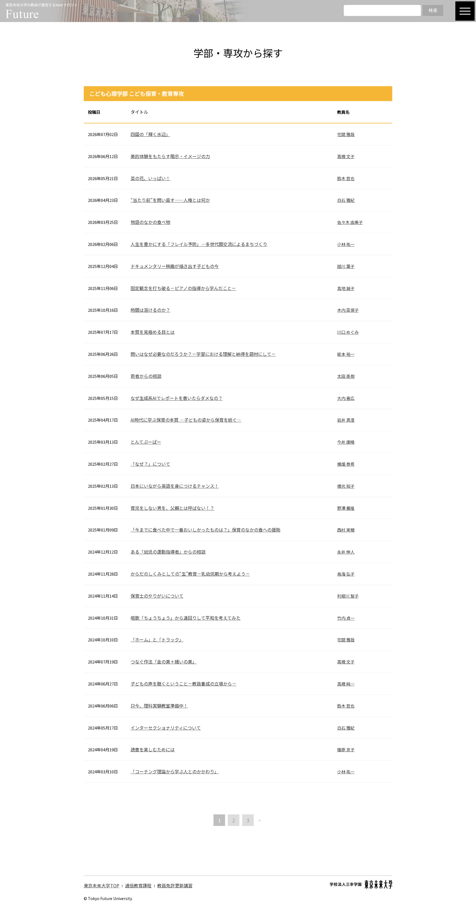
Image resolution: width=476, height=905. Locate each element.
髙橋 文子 (346, 156)
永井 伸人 (346, 552)
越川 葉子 (346, 266)
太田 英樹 (346, 376)
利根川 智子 (348, 596)
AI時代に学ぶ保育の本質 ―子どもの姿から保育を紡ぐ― (186, 419)
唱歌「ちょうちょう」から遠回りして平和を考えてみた (185, 617)
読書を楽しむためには (153, 749)
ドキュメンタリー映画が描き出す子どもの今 (175, 266)
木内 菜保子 (348, 310)
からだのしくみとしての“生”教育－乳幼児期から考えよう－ (190, 573)
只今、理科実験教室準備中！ (159, 705)
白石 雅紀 (346, 200)
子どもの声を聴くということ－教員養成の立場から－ (183, 683)
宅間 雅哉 (346, 134)
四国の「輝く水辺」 (150, 134)
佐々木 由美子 (350, 222)
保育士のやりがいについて (157, 595)
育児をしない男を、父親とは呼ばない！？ (172, 508)
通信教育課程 (138, 885)
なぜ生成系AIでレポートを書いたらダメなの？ (177, 398)
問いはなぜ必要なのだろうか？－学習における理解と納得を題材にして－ (203, 354)
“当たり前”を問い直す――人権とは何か (170, 200)
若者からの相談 (146, 376)
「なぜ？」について (150, 463)
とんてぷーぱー (146, 441)
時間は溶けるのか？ (150, 310)
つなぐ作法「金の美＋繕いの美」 (164, 661)
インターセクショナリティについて (166, 727)
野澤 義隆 (346, 508)
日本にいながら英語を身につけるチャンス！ (175, 486)
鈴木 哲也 (346, 178)
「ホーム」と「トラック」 (157, 639)
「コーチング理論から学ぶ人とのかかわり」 (175, 771)
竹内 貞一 (346, 618)
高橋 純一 (346, 684)
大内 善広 (346, 398)
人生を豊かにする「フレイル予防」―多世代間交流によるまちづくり (199, 244)
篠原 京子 (346, 749)
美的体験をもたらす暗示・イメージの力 (170, 156)
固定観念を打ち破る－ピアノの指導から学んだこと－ (183, 288)
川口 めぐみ (348, 332)
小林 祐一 (346, 244)
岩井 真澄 (346, 420)
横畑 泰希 (346, 464)
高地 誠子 (346, 288)
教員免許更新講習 (175, 885)
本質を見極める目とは (153, 332)
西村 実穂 (346, 530)
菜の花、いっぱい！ (150, 178)
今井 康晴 (346, 442)
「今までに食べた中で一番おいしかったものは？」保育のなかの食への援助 (205, 529)
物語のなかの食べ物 (150, 222)
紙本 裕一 (346, 354)
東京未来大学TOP (101, 885)
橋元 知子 (346, 486)
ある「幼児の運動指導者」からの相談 (168, 551)
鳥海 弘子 (346, 574)
